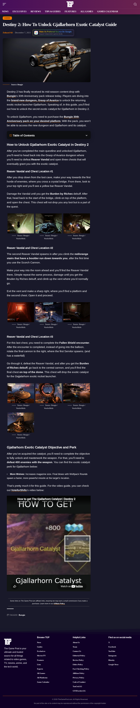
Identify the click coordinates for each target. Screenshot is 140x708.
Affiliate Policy (59, 604)
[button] (5, 4)
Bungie (11, 96)
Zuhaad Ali (8, 33)
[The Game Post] (70, 4)
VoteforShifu (19, 490)
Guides (7, 18)
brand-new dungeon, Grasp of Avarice (35, 100)
